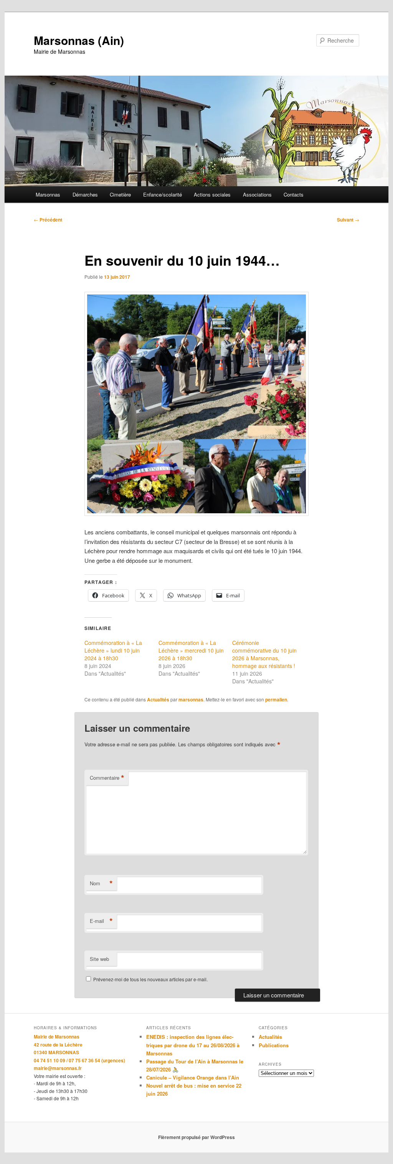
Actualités (158, 699)
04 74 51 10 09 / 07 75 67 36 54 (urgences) (79, 1060)
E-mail (101, 921)
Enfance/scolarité (162, 194)
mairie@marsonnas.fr (58, 1068)
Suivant (348, 219)
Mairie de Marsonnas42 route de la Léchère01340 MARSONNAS (58, 1044)
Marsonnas (48, 194)
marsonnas (190, 699)
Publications (274, 1045)
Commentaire (107, 778)
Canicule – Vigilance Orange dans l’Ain (192, 1077)
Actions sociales (212, 194)
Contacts (294, 194)
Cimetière (120, 194)
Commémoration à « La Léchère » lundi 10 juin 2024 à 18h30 (113, 650)
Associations (257, 194)
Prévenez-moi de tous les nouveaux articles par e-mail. (150, 979)
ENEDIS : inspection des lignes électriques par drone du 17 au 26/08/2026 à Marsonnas (192, 1045)
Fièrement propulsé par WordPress (196, 1137)
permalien (276, 699)
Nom (101, 883)
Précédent (48, 219)
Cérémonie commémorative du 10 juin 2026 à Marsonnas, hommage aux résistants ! (264, 654)
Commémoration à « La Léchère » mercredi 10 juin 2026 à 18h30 (191, 650)
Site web (99, 958)
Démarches (85, 194)
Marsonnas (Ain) (79, 40)
